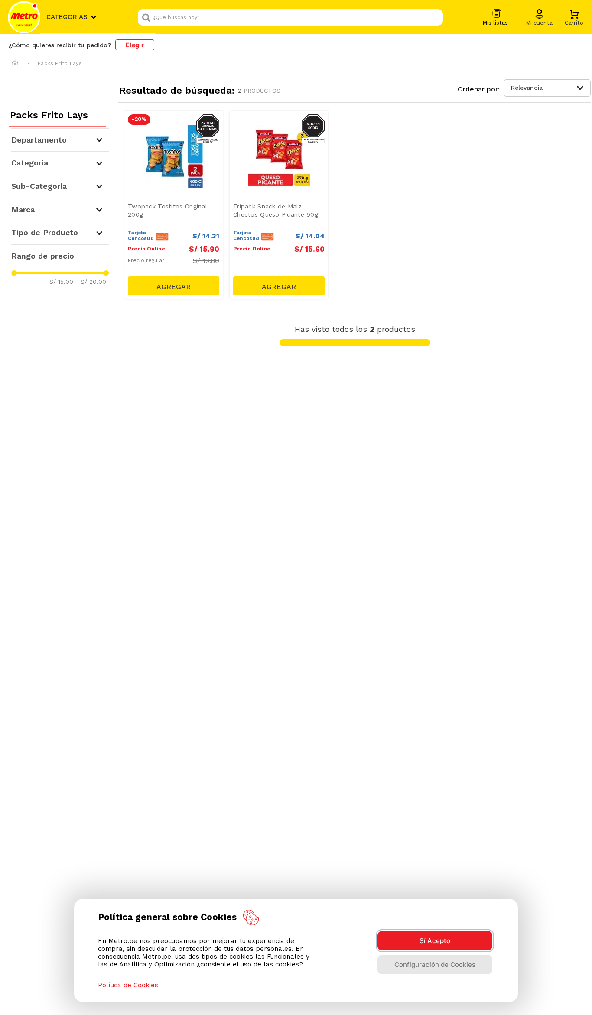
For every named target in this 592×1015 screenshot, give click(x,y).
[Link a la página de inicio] (15, 63)
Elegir (135, 45)
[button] (539, 17)
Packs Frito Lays (60, 63)
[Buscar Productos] (434, 17)
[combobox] (290, 17)
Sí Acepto (435, 941)
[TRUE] (173, 285)
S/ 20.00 (90, 281)
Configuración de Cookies (434, 964)
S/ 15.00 (61, 281)
